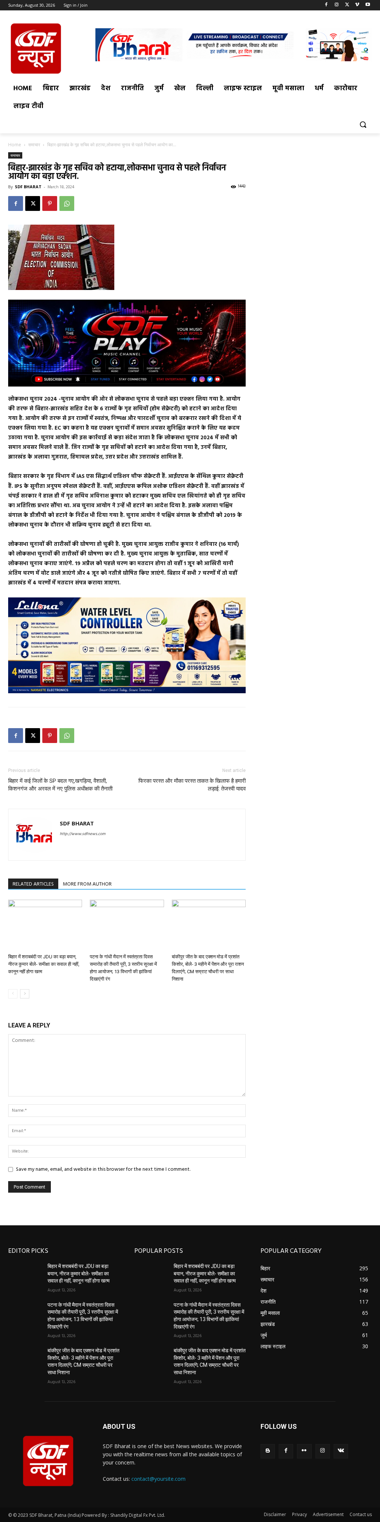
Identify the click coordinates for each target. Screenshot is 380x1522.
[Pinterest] (49, 203)
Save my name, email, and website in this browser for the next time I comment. (103, 1169)
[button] (363, 124)
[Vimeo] (357, 5)
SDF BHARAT (28, 186)
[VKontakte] (341, 1451)
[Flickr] (304, 1451)
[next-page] (24, 993)
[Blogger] (268, 1451)
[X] (347, 5)
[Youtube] (367, 5)
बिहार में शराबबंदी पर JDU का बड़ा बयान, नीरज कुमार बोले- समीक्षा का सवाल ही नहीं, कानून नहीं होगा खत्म (43, 964)
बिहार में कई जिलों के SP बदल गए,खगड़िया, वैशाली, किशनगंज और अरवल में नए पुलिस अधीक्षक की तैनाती (60, 785)
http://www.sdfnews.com (82, 834)
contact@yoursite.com (158, 1478)
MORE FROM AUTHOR (87, 884)
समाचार (34, 144)
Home (14, 144)
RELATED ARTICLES (33, 884)
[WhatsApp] (66, 203)
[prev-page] (12, 993)
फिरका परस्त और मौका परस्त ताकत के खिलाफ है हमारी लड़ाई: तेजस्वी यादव (192, 785)
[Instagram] (336, 5)
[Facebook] (326, 5)
